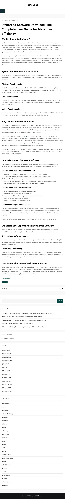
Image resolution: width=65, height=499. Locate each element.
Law (4, 444)
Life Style (5, 448)
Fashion (5, 417)
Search (4, 298)
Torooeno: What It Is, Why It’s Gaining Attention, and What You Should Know (24, 327)
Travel (5, 478)
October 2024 (7, 388)
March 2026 (6, 350)
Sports (5, 468)
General (5, 437)
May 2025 (6, 364)
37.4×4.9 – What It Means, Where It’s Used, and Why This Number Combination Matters (27, 313)
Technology (6, 475)
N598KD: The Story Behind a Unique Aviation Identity (18, 323)
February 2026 (7, 354)
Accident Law (7, 403)
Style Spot (33, 5)
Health (5, 441)
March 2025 (6, 371)
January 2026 (7, 357)
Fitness (5, 424)
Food (4, 427)
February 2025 (7, 374)
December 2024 (7, 381)
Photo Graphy (7, 454)
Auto (4, 407)
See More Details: (6, 278)
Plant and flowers (8, 458)
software (27, 136)
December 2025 (7, 360)
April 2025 (6, 367)
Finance (5, 420)
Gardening (6, 434)
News (4, 451)
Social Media (7, 465)
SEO (4, 461)
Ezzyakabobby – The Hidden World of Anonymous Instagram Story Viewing (24, 320)
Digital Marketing (8, 414)
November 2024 (7, 384)
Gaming (5, 431)
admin (16, 20)
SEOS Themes (39, 496)
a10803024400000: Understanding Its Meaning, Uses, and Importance (22, 316)
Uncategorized (7, 482)
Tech (4, 472)
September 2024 (7, 391)
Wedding (5, 485)
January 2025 (7, 377)
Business (5, 410)
